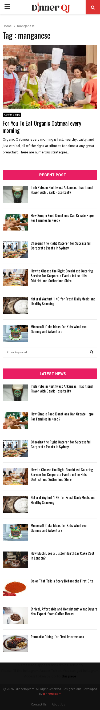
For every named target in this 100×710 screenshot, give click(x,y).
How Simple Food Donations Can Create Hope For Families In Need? (62, 217)
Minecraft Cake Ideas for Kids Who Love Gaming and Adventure (58, 329)
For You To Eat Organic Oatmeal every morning (42, 127)
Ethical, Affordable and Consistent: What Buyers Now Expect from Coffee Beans (64, 611)
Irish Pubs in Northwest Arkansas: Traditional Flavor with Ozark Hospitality (62, 189)
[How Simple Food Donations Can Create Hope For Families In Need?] (15, 222)
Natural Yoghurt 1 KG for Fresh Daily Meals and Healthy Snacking (63, 301)
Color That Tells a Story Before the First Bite (62, 581)
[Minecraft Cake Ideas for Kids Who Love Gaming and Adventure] (15, 333)
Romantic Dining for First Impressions (57, 636)
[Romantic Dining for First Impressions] (15, 643)
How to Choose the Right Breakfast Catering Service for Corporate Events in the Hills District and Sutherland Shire (62, 275)
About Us (58, 704)
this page (69, 676)
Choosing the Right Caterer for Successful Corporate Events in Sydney (60, 245)
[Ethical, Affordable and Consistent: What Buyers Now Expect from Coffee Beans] (15, 615)
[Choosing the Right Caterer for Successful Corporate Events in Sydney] (15, 249)
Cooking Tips (12, 115)
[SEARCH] (91, 352)
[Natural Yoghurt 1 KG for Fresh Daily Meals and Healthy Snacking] (15, 305)
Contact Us (39, 704)
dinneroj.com (52, 694)
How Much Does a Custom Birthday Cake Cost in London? (62, 555)
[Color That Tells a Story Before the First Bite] (15, 587)
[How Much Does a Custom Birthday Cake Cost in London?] (15, 560)
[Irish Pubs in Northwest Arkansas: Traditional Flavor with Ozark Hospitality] (15, 194)
